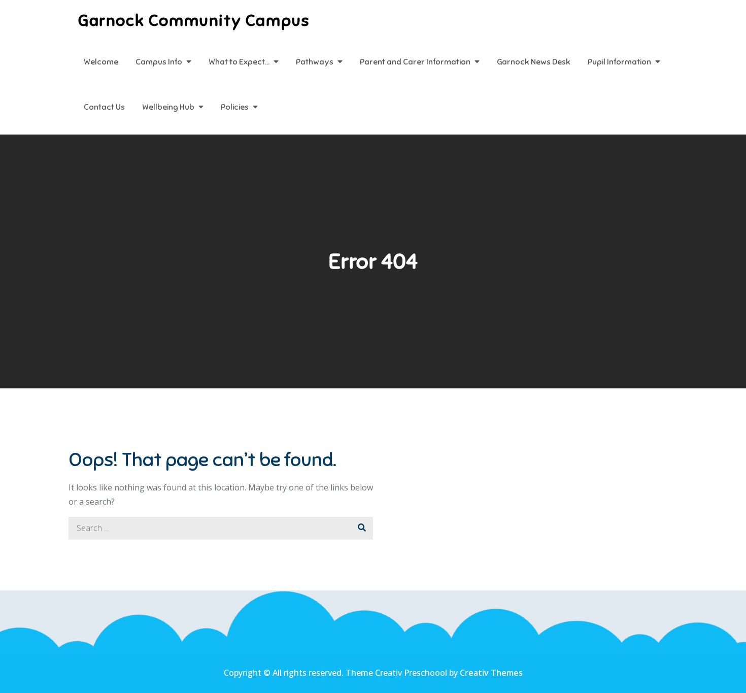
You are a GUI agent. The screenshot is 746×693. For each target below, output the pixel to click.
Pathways (314, 62)
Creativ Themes (491, 672)
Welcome (101, 62)
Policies (235, 107)
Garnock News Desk (533, 62)
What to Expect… (239, 62)
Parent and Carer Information (415, 62)
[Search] (361, 528)
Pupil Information (619, 62)
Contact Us (104, 107)
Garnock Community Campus (194, 20)
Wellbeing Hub (168, 107)
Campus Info (158, 62)
